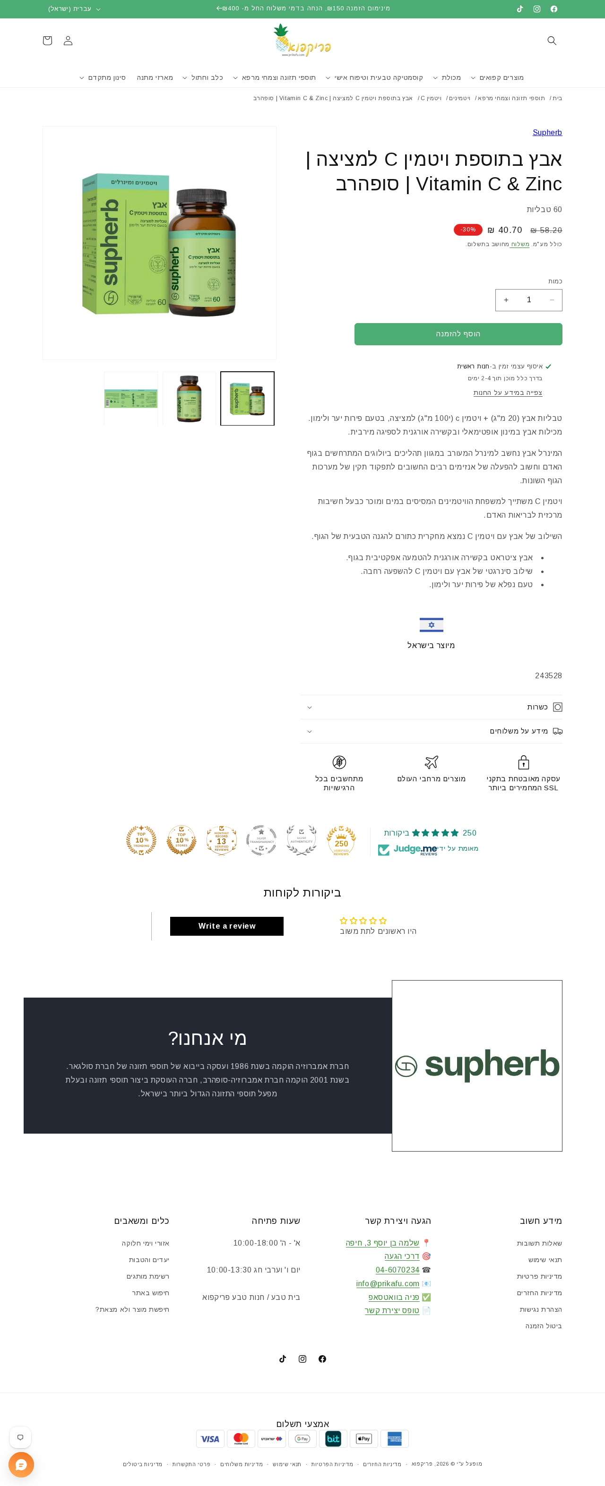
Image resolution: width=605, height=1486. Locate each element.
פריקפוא (422, 1464)
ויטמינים (460, 98)
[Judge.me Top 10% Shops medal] (181, 840)
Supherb (547, 132)
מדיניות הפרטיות (332, 1464)
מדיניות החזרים (539, 1293)
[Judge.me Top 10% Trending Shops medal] (141, 840)
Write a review (227, 926)
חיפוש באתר (151, 1293)
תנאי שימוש (545, 1260)
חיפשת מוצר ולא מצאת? (132, 1309)
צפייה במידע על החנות (508, 392)
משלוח (519, 244)
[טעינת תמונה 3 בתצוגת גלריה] (130, 398)
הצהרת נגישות (541, 1309)
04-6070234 (398, 1270)
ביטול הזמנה (544, 1326)
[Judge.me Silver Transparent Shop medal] (261, 840)
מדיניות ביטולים (143, 1464)
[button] (552, 40)
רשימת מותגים (148, 1276)
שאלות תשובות (539, 1243)
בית (557, 98)
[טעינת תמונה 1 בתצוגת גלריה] (247, 398)
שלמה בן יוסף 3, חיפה (383, 1243)
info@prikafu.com (388, 1284)
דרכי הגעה (402, 1256)
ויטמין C (431, 98)
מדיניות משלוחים (241, 1464)
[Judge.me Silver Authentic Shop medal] (301, 840)
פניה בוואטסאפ (394, 1297)
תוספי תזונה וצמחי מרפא (511, 98)
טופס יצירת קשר (392, 1311)
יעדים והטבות (149, 1260)
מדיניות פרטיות (539, 1276)
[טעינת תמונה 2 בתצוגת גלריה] (189, 398)
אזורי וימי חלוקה (146, 1243)
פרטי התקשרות (191, 1464)
